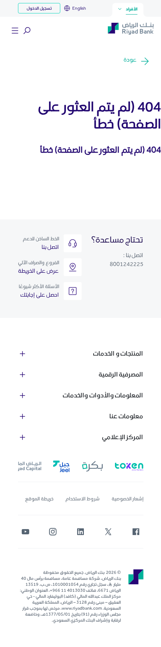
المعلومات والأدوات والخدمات (103, 395)
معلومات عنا (126, 416)
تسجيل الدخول (39, 8)
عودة (130, 59)
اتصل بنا (50, 246)
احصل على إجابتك (39, 294)
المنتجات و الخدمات (118, 353)
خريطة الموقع (39, 499)
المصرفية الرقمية (120, 374)
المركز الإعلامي (122, 437)
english (79, 8)
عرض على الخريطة (38, 270)
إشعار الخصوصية (127, 499)
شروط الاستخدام (83, 499)
